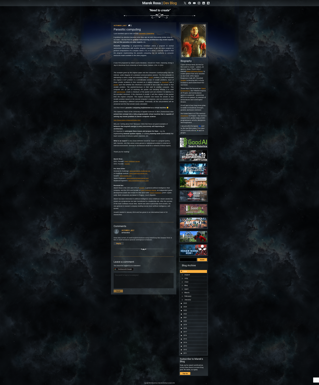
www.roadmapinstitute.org (138, 173)
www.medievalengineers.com (138, 180)
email (170, 383)
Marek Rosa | (159, 3)
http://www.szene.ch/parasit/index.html (127, 120)
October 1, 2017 (128, 230)
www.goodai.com (126, 176)
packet (116, 85)
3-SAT (151, 77)
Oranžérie (184, 116)
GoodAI (127, 164)
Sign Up (185, 373)
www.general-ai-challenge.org (140, 171)
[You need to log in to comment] (143, 280)
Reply (118, 243)
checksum (165, 82)
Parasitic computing (146, 33)
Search (202, 260)
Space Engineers (156, 193)
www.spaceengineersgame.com (138, 178)
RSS (174, 383)
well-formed (121, 92)
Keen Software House (132, 161)
